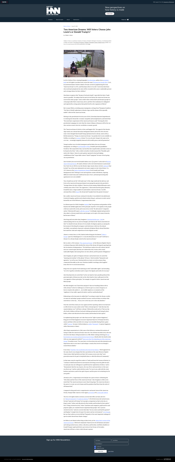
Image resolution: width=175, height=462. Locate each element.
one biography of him (84, 146)
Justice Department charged (82, 170)
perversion (91, 392)
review (78, 138)
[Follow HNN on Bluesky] (128, 19)
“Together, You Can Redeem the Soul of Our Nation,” (84, 350)
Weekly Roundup (100, 448)
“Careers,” (70, 324)
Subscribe (110, 13)
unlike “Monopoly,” (93, 324)
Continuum (98, 446)
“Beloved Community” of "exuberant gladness (76, 399)
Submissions (76, 19)
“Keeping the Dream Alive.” (100, 82)
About (68, 19)
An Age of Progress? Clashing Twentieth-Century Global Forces (89, 42)
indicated (106, 166)
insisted (86, 204)
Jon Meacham (91, 80)
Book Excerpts (59, 19)
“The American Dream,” (86, 243)
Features (50, 19)
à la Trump (106, 412)
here (89, 44)
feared (78, 192)
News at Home (67, 26)
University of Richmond (169, 2)
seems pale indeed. (102, 392)
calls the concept (84, 211)
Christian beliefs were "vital (95, 219)
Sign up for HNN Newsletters (27, 459)
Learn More (111, 451)
